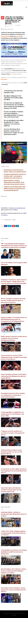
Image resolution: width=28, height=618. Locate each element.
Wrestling (18, 25)
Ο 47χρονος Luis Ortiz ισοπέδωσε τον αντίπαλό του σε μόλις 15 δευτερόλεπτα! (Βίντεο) (12, 433)
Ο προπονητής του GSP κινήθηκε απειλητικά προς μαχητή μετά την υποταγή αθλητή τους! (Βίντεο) (14, 470)
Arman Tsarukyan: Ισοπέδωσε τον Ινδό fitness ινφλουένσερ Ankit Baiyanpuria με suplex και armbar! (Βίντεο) (13, 376)
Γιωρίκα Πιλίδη (5, 36)
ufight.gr (5, 215)
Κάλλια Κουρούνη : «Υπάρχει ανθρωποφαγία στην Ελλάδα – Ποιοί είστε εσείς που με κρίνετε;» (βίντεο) (14, 182)
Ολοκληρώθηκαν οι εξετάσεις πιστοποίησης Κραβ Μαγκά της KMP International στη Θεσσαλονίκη (14, 552)
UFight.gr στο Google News (16, 208)
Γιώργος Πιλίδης (7, 219)
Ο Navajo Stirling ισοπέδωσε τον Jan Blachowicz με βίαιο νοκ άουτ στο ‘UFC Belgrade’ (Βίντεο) (11, 451)
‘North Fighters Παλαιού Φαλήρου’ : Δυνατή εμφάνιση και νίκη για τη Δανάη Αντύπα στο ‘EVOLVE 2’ (13, 589)
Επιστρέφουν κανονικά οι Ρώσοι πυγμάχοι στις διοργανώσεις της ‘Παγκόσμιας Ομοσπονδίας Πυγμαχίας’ (13, 395)
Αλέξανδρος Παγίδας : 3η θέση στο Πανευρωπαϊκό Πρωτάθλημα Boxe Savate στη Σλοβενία (14, 514)
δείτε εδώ (4, 79)
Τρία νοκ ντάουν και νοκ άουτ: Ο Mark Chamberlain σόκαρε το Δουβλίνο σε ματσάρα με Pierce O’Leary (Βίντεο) (14, 357)
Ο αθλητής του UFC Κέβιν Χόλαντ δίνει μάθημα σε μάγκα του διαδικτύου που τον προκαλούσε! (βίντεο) (14, 188)
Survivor (18, 36)
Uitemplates (14, 615)
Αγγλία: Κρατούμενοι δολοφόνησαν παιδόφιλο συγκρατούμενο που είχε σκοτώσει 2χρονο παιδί (11, 489)
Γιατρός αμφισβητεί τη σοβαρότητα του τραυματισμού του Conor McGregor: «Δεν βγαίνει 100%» (12, 414)
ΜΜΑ (25, 213)
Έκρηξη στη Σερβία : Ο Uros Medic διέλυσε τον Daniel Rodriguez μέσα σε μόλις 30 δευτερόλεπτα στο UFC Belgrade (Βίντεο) (14, 319)
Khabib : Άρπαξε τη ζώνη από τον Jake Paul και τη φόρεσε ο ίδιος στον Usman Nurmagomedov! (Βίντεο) (14, 338)
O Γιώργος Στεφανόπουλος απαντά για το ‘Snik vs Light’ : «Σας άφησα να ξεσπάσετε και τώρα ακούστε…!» (15, 176)
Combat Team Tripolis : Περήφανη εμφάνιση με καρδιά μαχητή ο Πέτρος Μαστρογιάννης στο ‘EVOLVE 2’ (13, 533)
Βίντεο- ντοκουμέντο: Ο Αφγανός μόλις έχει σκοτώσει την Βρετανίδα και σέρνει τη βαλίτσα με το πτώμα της (13, 300)
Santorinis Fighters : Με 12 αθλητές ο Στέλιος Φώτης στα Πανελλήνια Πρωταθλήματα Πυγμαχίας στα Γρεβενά (13, 570)
